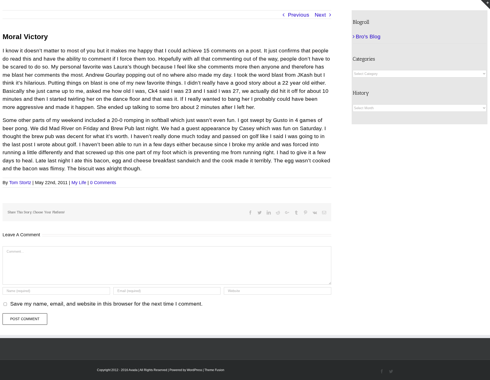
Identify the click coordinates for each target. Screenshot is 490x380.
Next (320, 15)
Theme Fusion (214, 370)
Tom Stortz (20, 182)
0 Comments (103, 182)
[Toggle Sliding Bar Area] (485, 4)
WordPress (194, 370)
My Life (78, 182)
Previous (298, 15)
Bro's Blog (368, 36)
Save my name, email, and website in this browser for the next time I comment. (106, 304)
